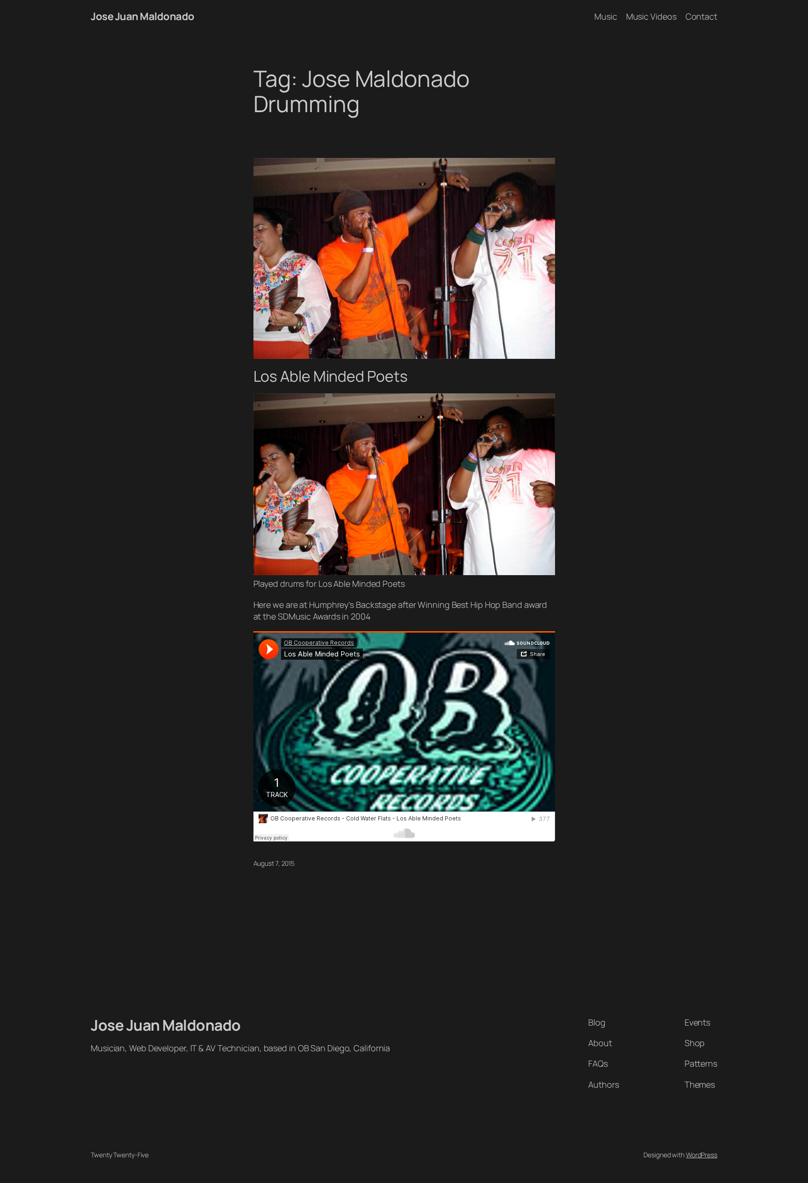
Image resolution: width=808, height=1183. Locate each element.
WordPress (701, 1154)
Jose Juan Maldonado (143, 16)
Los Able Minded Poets (330, 376)
